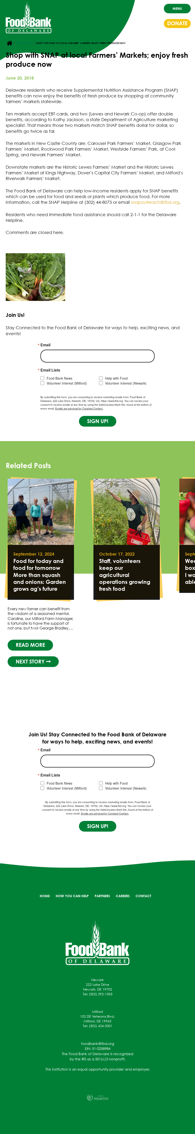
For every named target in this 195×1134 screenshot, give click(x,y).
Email (45, 345)
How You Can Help (72, 896)
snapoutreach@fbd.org (155, 202)
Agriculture (24, 43)
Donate (177, 23)
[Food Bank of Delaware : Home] (28, 17)
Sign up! (97, 421)
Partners (102, 896)
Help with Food (116, 378)
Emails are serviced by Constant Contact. (79, 408)
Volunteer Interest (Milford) (67, 383)
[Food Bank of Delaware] (97, 942)
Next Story (31, 661)
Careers (123, 896)
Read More (30, 645)
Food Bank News (59, 378)
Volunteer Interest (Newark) (125, 383)
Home (45, 896)
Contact (143, 896)
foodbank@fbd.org (97, 1043)
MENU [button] (177, 8)
